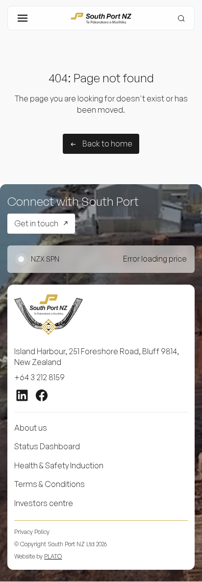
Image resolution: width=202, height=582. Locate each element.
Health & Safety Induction (58, 465)
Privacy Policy (32, 531)
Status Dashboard (47, 446)
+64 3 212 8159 (39, 377)
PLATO (53, 556)
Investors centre (43, 503)
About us (30, 428)
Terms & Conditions (49, 484)
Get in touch (36, 223)
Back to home (107, 143)
